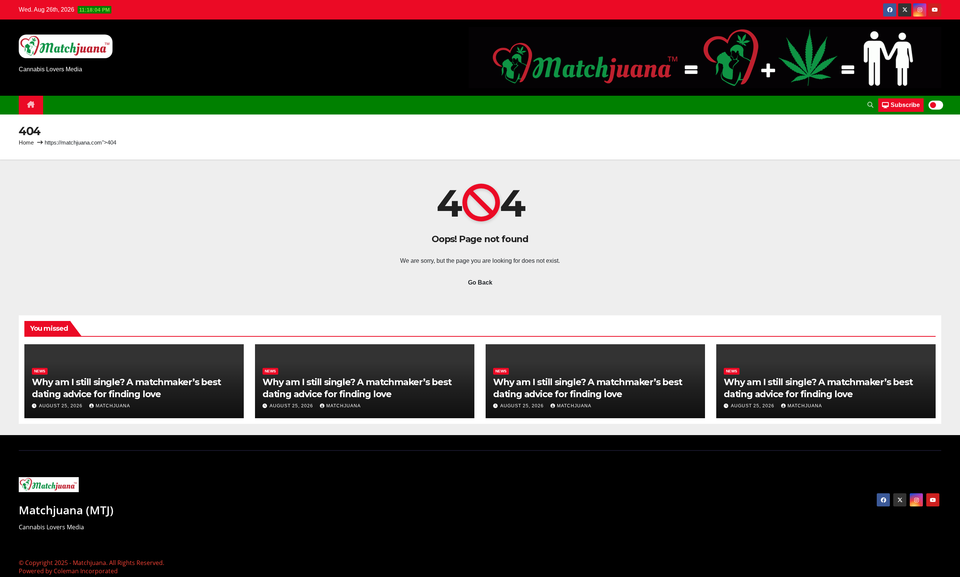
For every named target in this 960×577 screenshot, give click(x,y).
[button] (870, 105)
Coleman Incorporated (86, 571)
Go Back (480, 282)
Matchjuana (113, 405)
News (39, 371)
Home (26, 142)
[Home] (31, 105)
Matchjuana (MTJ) (66, 510)
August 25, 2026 (61, 405)
